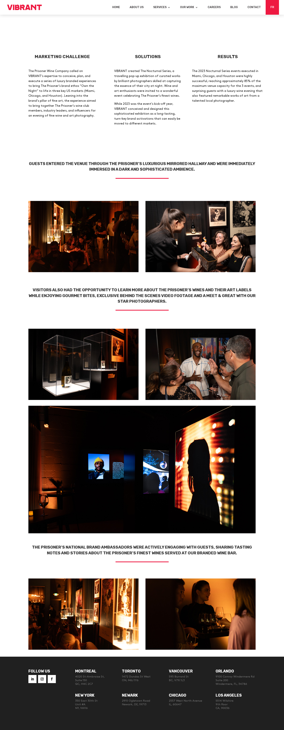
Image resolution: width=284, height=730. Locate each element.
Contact (254, 7)
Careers (214, 7)
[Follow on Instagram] (42, 679)
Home (116, 7)
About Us (137, 7)
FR (272, 7)
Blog (234, 7)
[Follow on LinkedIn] (32, 679)
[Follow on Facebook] (52, 679)
